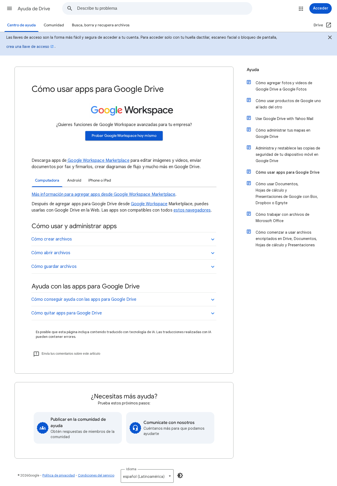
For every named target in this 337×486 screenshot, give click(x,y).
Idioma (131, 469)
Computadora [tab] (47, 180)
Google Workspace (149, 204)
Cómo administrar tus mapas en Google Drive (283, 133)
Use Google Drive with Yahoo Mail (284, 118)
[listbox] (147, 476)
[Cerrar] (330, 38)
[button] (9, 8)
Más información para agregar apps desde (73, 194)
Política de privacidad (58, 475)
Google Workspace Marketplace (98, 160)
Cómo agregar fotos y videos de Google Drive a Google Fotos (284, 86)
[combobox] (164, 8)
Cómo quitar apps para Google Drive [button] (66, 313)
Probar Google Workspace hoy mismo (124, 135)
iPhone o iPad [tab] (99, 180)
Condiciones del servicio (96, 475)
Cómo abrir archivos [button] (51, 252)
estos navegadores (192, 210)
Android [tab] (74, 180)
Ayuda (253, 69)
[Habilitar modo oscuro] (180, 475)
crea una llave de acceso (27, 46)
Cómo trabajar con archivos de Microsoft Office (282, 217)
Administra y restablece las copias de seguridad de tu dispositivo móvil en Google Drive (288, 154)
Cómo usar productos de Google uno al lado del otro (288, 103)
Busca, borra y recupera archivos (101, 25)
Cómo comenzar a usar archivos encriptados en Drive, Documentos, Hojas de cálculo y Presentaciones (286, 238)
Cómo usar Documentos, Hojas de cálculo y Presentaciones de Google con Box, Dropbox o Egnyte (287, 193)
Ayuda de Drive (34, 9)
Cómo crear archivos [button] (51, 239)
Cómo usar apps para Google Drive (288, 172)
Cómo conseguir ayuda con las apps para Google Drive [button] (83, 299)
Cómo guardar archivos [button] (54, 266)
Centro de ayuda (21, 25)
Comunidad (54, 25)
